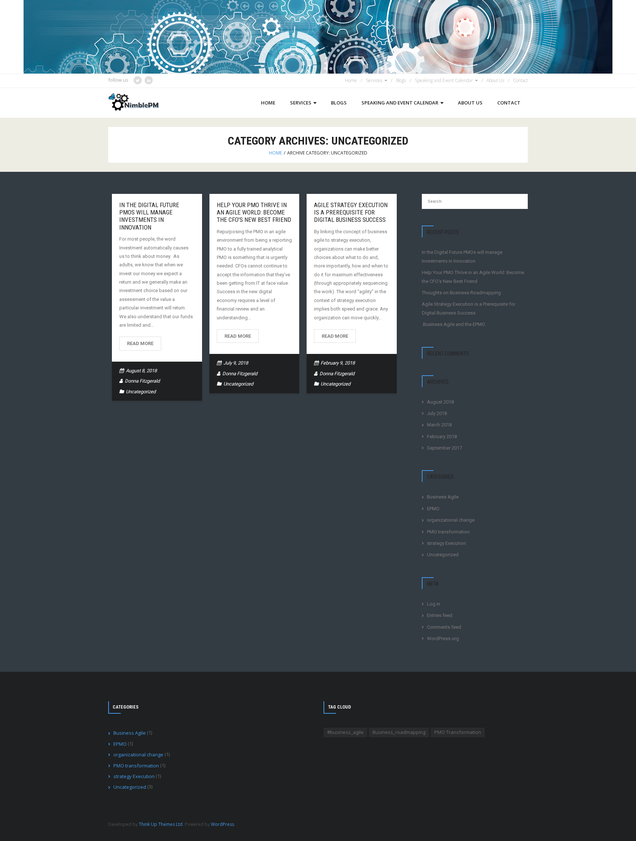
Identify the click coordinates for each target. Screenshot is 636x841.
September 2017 (444, 448)
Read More (140, 343)
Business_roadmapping (398, 732)
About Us (495, 80)
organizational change (450, 520)
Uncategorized (141, 391)
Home (351, 80)
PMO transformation (448, 532)
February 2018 (442, 436)
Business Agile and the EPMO (453, 324)
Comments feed (444, 627)
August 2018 (440, 402)
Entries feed (439, 615)
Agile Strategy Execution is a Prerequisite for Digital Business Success (351, 212)
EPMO (433, 508)
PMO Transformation (457, 732)
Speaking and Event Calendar (444, 80)
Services (374, 80)
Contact (520, 80)
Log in (433, 604)
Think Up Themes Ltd (161, 824)
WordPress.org (443, 638)
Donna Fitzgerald (142, 381)
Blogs (401, 80)
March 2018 (439, 424)
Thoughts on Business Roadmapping (461, 292)
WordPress (222, 824)
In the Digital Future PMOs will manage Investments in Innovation (149, 216)
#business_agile (345, 732)
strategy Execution (446, 543)
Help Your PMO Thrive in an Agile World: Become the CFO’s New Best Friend (254, 212)
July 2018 (437, 413)
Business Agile (443, 497)
